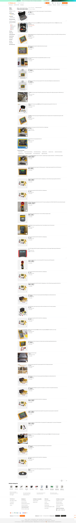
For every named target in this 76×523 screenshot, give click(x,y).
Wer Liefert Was (49, 519)
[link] (75, 515)
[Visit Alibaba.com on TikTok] (64, 509)
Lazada (37, 519)
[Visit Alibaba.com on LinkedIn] (58, 509)
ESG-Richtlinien (12, 503)
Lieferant (33, 14)
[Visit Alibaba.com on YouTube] (62, 509)
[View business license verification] (45, 521)
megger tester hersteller (44, 153)
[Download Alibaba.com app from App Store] (57, 516)
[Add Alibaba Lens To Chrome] (22, 516)
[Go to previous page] (60, 480)
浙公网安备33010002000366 (51, 521)
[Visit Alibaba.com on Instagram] (61, 509)
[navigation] (13, 244)
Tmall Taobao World (33, 519)
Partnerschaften (58, 506)
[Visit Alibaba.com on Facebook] (56, 509)
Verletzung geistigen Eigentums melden (49, 506)
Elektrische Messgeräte (31, 7)
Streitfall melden (47, 503)
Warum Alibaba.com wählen (13, 500)
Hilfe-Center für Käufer (47, 500)
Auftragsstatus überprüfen (59, 503)
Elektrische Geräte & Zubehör (23, 7)
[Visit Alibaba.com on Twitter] (59, 509)
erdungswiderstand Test (21, 153)
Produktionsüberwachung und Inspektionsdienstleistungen (25, 507)
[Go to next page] (65, 480)
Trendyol (46, 519)
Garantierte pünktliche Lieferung (25, 503)
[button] (26, 31)
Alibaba (18, 7)
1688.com (29, 519)
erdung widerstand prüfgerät (28, 153)
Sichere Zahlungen (23, 500)
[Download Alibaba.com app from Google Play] (63, 516)
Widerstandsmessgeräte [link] (39, 7)
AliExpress (26, 519)
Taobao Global (40, 519)
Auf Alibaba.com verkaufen (59, 500)
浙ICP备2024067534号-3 (58, 521)
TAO (43, 519)
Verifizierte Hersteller (35, 500)
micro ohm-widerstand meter (36, 153)
